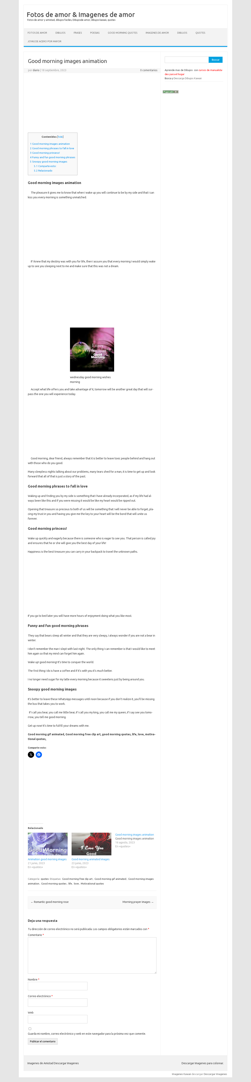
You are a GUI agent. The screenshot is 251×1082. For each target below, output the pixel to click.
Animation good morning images (47, 859)
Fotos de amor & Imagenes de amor (81, 14)
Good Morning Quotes (122, 32)
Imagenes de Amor (157, 32)
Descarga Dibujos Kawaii (188, 78)
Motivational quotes (92, 883)
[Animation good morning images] (48, 844)
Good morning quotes (53, 883)
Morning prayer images (138, 901)
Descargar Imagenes (215, 1074)
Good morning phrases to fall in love (52, 148)
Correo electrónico (40, 996)
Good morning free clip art (77, 878)
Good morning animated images (91, 859)
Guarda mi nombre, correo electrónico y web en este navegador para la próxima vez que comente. (87, 1033)
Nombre (33, 979)
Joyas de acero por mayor (44, 41)
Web (31, 1012)
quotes (45, 878)
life (70, 883)
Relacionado (43, 170)
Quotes (200, 32)
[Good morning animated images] (91, 844)
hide (60, 137)
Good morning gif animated (110, 878)
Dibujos (60, 32)
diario (36, 70)
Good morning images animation (50, 143)
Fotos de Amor (37, 32)
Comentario (36, 935)
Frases (78, 32)
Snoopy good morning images (48, 161)
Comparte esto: (45, 166)
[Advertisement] (92, 104)
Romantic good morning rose (50, 901)
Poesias (94, 32)
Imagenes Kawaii (181, 1074)
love (76, 883)
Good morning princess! (45, 152)
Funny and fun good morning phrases (52, 157)
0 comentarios (148, 70)
